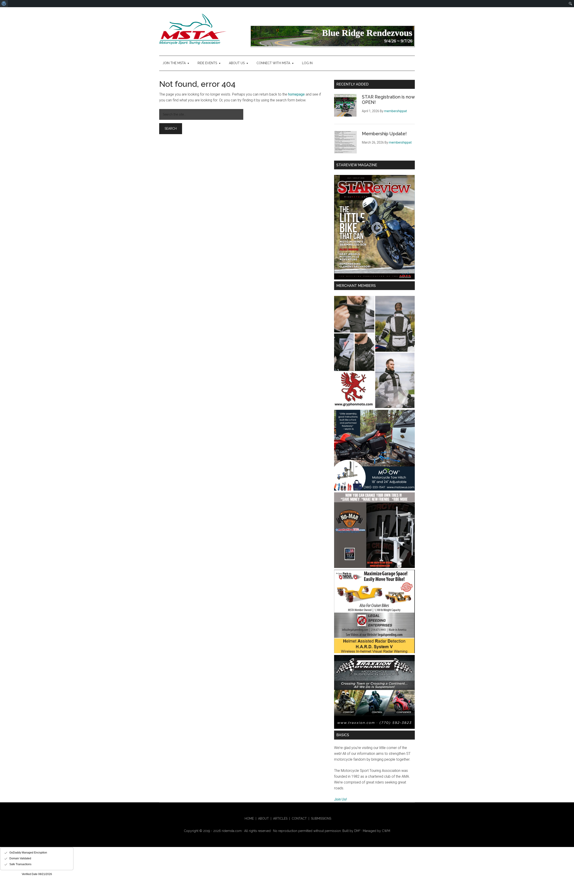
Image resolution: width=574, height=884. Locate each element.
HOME (249, 818)
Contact (299, 818)
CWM (386, 831)
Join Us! (340, 799)
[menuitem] (4, 3)
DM (357, 831)
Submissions (321, 818)
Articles (280, 818)
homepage (296, 94)
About (263, 818)
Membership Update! (384, 133)
